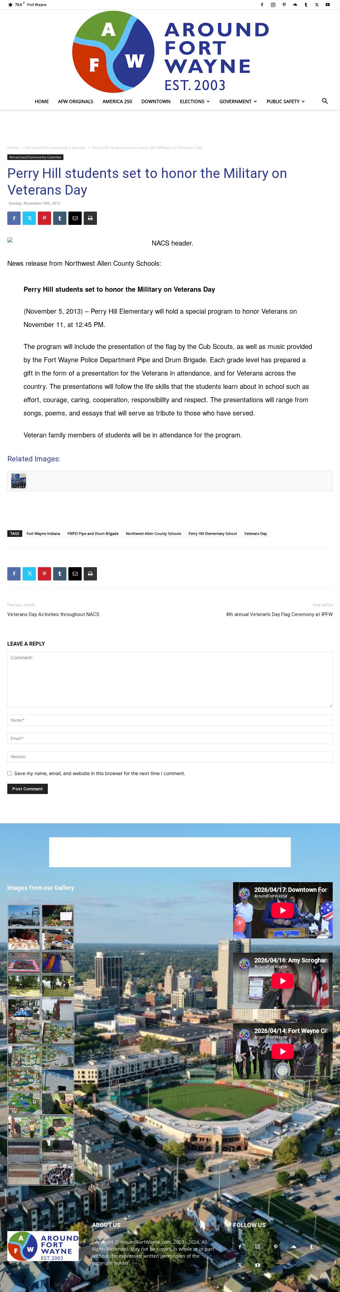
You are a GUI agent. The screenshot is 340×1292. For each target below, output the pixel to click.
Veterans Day (255, 533)
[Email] (75, 218)
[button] (325, 102)
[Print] (90, 218)
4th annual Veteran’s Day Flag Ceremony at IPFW (279, 614)
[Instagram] (273, 4)
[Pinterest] (284, 4)
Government (235, 101)
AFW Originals (75, 101)
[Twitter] (317, 4)
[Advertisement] (170, 127)
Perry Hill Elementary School (213, 533)
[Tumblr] (306, 4)
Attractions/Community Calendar (55, 147)
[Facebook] (262, 4)
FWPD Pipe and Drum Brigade (93, 533)
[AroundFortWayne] (170, 51)
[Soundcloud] (295, 4)
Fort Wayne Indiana (43, 533)
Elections (192, 101)
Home (42, 101)
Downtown (156, 101)
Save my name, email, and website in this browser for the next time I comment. (99, 773)
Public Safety (283, 101)
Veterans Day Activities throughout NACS (53, 614)
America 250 (117, 101)
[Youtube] (328, 4)
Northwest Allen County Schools (153, 533)
